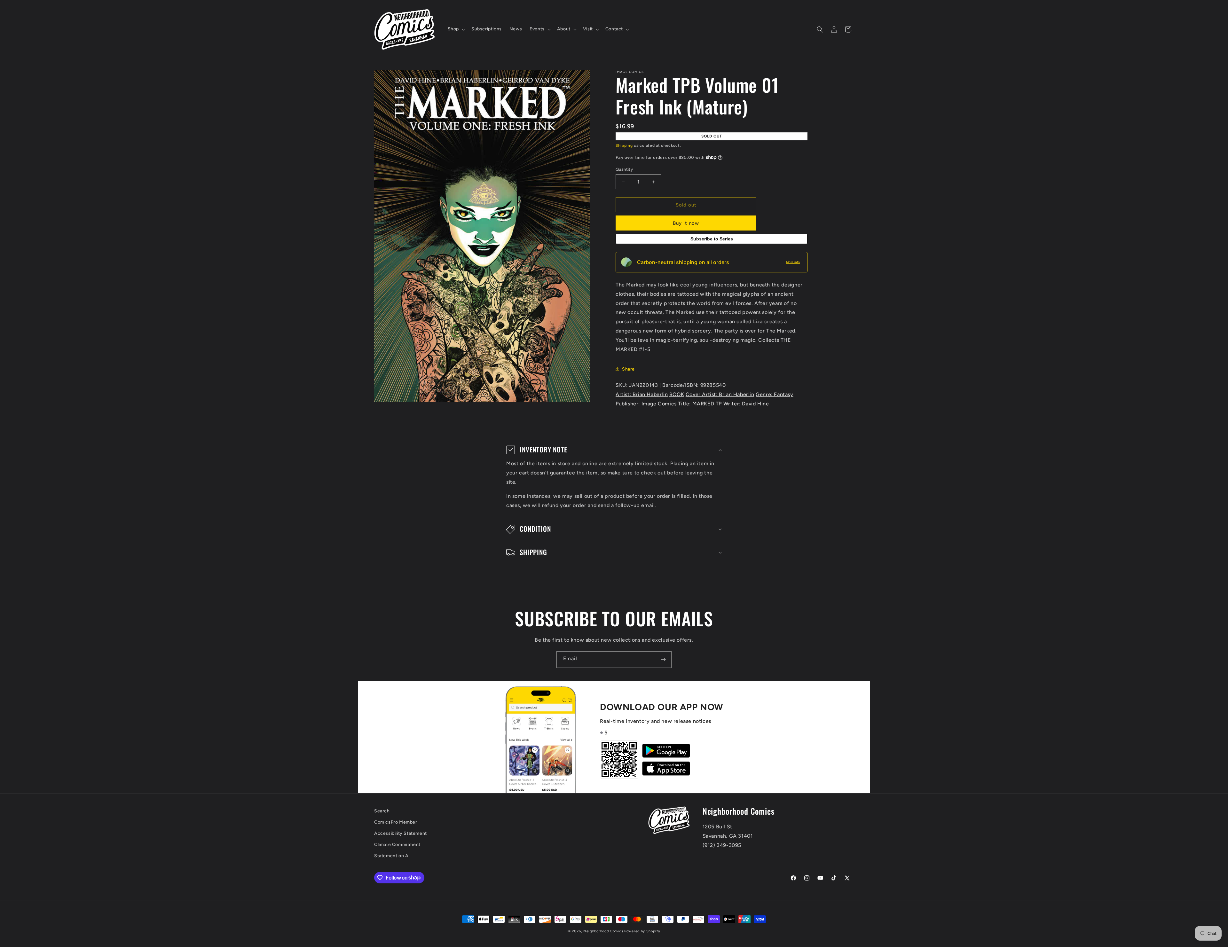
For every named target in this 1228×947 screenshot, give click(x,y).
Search (382, 811)
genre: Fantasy (774, 394)
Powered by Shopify (642, 931)
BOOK (676, 394)
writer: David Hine (746, 404)
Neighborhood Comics (603, 931)
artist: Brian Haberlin (642, 394)
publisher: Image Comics (646, 404)
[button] (456, 29)
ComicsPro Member (395, 822)
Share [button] (628, 369)
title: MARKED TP (700, 404)
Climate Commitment (397, 844)
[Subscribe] (663, 659)
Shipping (624, 145)
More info (793, 262)
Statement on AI (392, 855)
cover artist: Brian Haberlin (720, 394)
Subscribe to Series (711, 238)
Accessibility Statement (400, 833)
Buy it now (686, 223)
